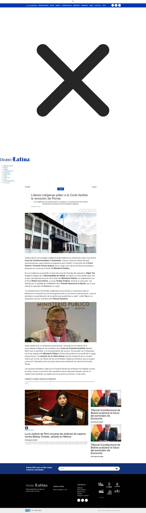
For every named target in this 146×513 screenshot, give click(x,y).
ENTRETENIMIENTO (9, 181)
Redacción (80, 488)
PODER (52, 5)
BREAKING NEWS (8, 166)
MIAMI (91, 5)
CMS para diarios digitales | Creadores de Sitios (110, 510)
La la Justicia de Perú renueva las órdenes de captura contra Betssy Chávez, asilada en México (55, 435)
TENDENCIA (84, 5)
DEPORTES (76, 5)
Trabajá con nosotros (83, 495)
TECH (104, 5)
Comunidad (6, 182)
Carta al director (81, 490)
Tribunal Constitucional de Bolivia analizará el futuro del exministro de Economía (105, 414)
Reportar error (81, 491)
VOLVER (94, 187)
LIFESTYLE (97, 5)
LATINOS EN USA (67, 5)
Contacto (79, 493)
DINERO (58, 5)
